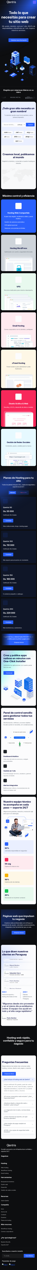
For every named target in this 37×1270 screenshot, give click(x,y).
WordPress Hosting (6, 1170)
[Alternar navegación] (34, 2)
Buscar (30, 124)
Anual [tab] (22, 492)
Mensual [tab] (12, 492)
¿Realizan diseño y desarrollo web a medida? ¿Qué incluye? (15, 1104)
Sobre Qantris (5, 1200)
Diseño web (4, 1184)
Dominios (3, 1217)
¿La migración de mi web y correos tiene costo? (17, 1110)
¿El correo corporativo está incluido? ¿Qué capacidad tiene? (17, 1097)
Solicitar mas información (19, 40)
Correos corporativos (7, 1231)
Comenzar (9, 673)
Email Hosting (5, 1173)
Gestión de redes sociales (8, 1190)
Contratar (8, 520)
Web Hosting (4, 1167)
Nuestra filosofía (5, 1242)
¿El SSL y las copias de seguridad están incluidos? (16, 1131)
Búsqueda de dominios (7, 1181)
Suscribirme (29, 1256)
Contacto (3, 1214)
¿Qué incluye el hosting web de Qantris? (17, 1079)
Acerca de (4, 1212)
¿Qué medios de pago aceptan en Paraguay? (15, 1124)
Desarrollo (4, 1187)
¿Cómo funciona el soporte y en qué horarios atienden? (15, 1117)
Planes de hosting (6, 1220)
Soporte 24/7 (5, 1245)
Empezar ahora (19, 642)
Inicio (2, 1209)
